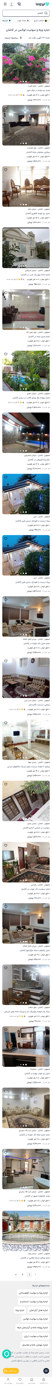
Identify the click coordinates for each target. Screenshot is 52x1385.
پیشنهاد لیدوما (11, 38)
